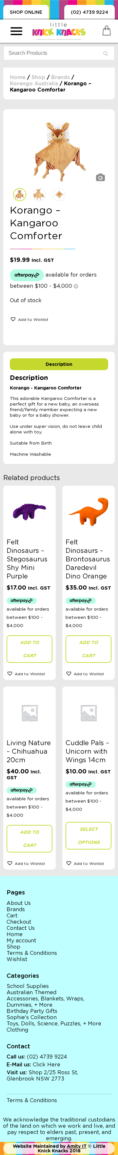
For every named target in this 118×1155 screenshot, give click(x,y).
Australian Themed (31, 992)
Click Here (46, 1064)
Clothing (17, 1030)
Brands (60, 77)
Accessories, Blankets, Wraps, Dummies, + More (45, 1002)
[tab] (59, 364)
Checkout (19, 922)
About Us (19, 903)
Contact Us (21, 928)
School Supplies (28, 986)
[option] (59, 150)
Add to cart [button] (29, 649)
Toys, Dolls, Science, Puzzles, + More (54, 1023)
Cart (12, 915)
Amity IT (77, 1146)
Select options (89, 836)
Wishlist (17, 959)
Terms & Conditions (32, 953)
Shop (38, 77)
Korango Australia (34, 83)
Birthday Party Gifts (32, 1011)
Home (18, 77)
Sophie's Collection (32, 1017)
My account (21, 940)
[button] (29, 319)
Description (59, 364)
